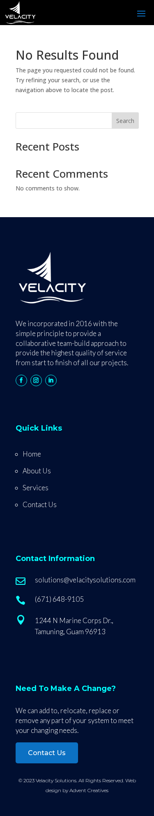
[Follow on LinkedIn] (51, 380)
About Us (37, 470)
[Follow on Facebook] (21, 380)
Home (32, 454)
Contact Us (40, 504)
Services (35, 487)
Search (125, 121)
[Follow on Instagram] (36, 380)
